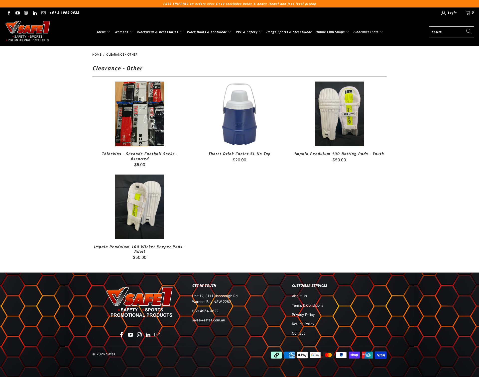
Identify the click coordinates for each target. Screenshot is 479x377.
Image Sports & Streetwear (289, 31)
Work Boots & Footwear (207, 31)
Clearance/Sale (366, 31)
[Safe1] (28, 32)
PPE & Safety (247, 31)
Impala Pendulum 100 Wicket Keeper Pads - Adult (139, 207)
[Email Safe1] (43, 12)
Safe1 (110, 354)
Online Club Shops (330, 31)
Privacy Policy (303, 314)
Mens (102, 31)
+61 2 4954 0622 (64, 12)
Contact (298, 333)
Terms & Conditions (307, 305)
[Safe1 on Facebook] (8, 12)
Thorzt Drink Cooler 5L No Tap (239, 114)
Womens (121, 31)
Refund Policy (303, 324)
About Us (299, 296)
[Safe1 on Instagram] (25, 12)
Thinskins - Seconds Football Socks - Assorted (139, 114)
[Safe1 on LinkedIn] (34, 12)
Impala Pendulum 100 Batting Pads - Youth (339, 114)
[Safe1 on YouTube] (17, 12)
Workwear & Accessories (158, 31)
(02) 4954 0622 (205, 311)
